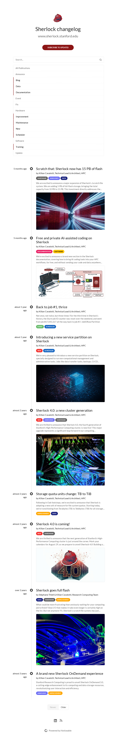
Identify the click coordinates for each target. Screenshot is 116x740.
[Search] (100, 60)
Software (20, 141)
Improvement (22, 116)
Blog (18, 80)
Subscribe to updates (58, 47)
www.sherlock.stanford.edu (58, 36)
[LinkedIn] (57, 720)
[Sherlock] (58, 19)
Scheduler (20, 134)
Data (18, 86)
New (18, 128)
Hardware (20, 110)
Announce (20, 74)
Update (19, 153)
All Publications (23, 68)
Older (63, 707)
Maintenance (22, 122)
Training (19, 147)
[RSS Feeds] (61, 720)
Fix (17, 104)
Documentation (23, 92)
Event (18, 98)
